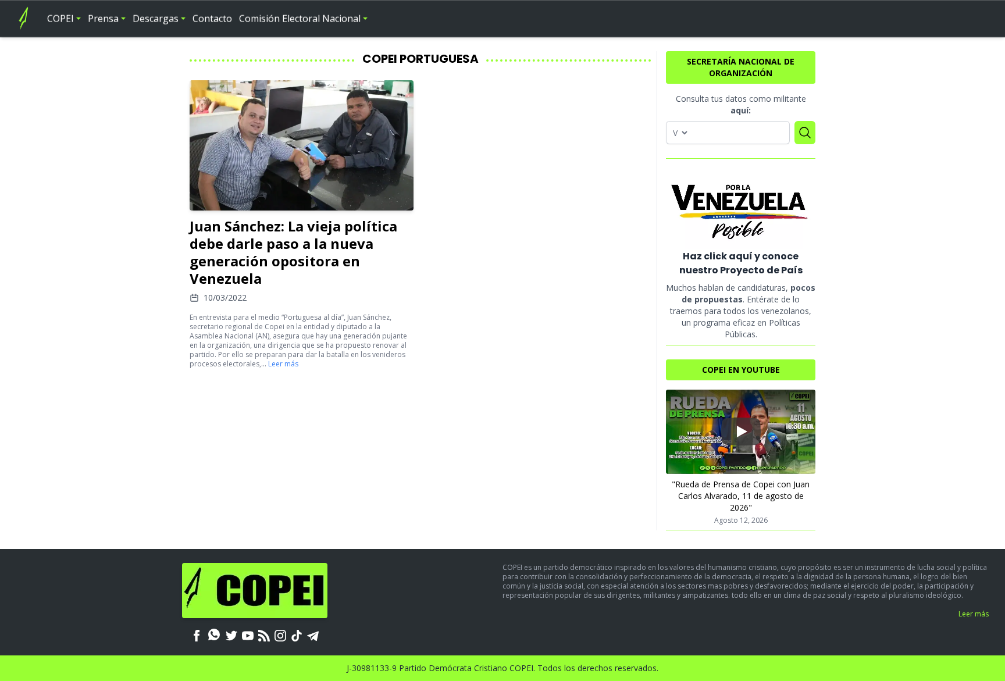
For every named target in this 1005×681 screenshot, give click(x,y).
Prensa (103, 18)
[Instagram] (280, 634)
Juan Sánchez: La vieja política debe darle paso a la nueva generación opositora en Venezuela (293, 252)
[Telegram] (313, 634)
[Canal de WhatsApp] (214, 634)
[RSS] (264, 634)
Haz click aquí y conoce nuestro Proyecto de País (741, 263)
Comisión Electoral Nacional (300, 18)
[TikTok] (296, 634)
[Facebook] (196, 634)
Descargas (156, 18)
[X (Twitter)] (231, 634)
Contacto (212, 18)
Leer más (283, 364)
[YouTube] (248, 634)
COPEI (60, 18)
